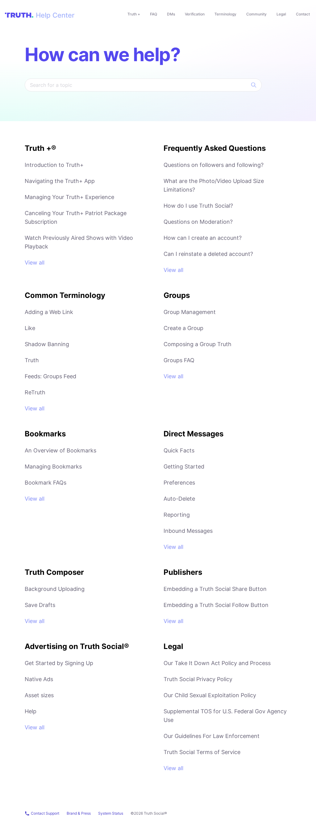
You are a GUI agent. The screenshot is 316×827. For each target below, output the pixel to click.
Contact (303, 14)
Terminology (225, 14)
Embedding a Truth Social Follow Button (216, 605)
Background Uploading (55, 589)
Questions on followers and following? (214, 165)
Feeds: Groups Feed (50, 376)
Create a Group (183, 328)
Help (30, 711)
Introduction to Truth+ (54, 165)
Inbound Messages (188, 531)
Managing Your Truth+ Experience (69, 197)
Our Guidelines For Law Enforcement (212, 736)
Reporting (177, 514)
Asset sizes (39, 695)
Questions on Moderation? (198, 221)
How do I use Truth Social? (198, 205)
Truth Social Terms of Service (202, 752)
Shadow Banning (47, 344)
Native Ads (39, 679)
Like (30, 328)
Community (256, 14)
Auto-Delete (179, 498)
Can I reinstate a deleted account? (208, 254)
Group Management (190, 312)
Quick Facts (179, 450)
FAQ (153, 14)
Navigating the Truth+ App (60, 181)
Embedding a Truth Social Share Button (215, 589)
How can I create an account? (203, 238)
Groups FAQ (179, 360)
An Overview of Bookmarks (60, 450)
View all (34, 262)
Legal (281, 14)
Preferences (179, 482)
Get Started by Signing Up (59, 663)
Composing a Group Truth (197, 344)
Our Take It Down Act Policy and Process (217, 663)
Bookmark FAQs (45, 482)
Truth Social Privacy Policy (198, 679)
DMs (171, 14)
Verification (195, 14)
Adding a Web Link (49, 312)
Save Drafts (40, 605)
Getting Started (184, 466)
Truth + (133, 14)
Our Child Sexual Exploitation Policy (210, 695)
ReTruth (35, 392)
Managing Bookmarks (53, 466)
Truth (32, 360)
